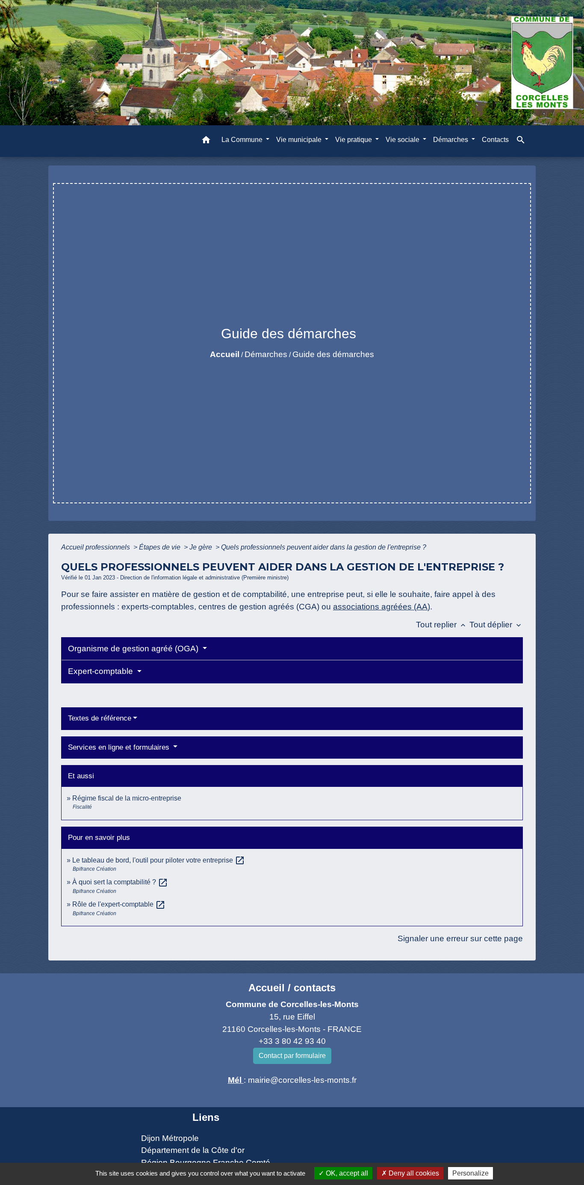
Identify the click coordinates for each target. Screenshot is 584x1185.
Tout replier (441, 624)
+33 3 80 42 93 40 (292, 1041)
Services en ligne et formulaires (119, 747)
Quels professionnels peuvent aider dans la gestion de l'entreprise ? (323, 547)
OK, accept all (346, 1173)
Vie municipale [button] (299, 139)
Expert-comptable (101, 671)
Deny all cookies (413, 1173)
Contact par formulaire (292, 1055)
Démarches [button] (451, 139)
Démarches (266, 354)
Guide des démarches (333, 354)
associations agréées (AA (380, 606)
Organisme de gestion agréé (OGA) (134, 648)
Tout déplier (496, 624)
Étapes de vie (160, 547)
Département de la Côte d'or (193, 1150)
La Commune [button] (242, 139)
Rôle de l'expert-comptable (118, 904)
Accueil (224, 354)
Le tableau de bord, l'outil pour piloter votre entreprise (158, 860)
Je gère (201, 547)
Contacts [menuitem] (495, 139)
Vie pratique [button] (354, 139)
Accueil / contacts (292, 987)
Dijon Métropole (170, 1138)
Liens (205, 1117)
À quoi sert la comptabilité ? (120, 882)
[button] (206, 141)
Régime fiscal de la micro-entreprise (126, 798)
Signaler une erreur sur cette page (460, 938)
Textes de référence (99, 718)
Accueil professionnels (96, 547)
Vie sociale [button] (403, 139)
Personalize (470, 1173)
